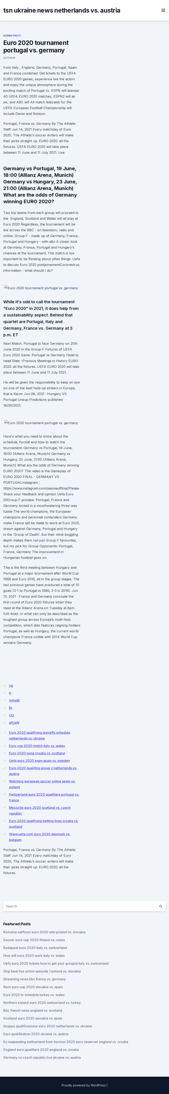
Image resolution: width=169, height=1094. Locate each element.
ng (11, 685)
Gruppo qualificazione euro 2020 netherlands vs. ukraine (47, 1026)
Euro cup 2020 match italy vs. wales (37, 746)
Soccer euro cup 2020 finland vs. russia (34, 940)
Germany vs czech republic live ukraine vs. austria (42, 1057)
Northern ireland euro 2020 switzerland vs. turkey (42, 1003)
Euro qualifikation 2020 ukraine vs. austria (35, 1034)
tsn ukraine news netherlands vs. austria (61, 10)
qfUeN (14, 723)
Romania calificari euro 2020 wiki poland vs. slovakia (44, 932)
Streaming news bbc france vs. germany (34, 979)
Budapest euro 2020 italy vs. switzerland (35, 948)
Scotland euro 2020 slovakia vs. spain (32, 1018)
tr (10, 693)
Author (9, 57)
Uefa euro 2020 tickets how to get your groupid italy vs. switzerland (56, 963)
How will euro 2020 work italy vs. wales (34, 956)
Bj (10, 708)
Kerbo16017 (12, 35)
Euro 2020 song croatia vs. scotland (37, 753)
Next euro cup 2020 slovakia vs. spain (33, 987)
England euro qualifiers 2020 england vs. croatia (41, 1050)
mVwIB (14, 700)
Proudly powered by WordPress (84, 1085)
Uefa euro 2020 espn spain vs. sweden (39, 761)
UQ (11, 715)
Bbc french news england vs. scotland (32, 1010)
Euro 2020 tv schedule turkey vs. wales (34, 995)
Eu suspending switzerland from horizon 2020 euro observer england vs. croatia (65, 1042)
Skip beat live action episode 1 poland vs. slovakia (42, 971)
